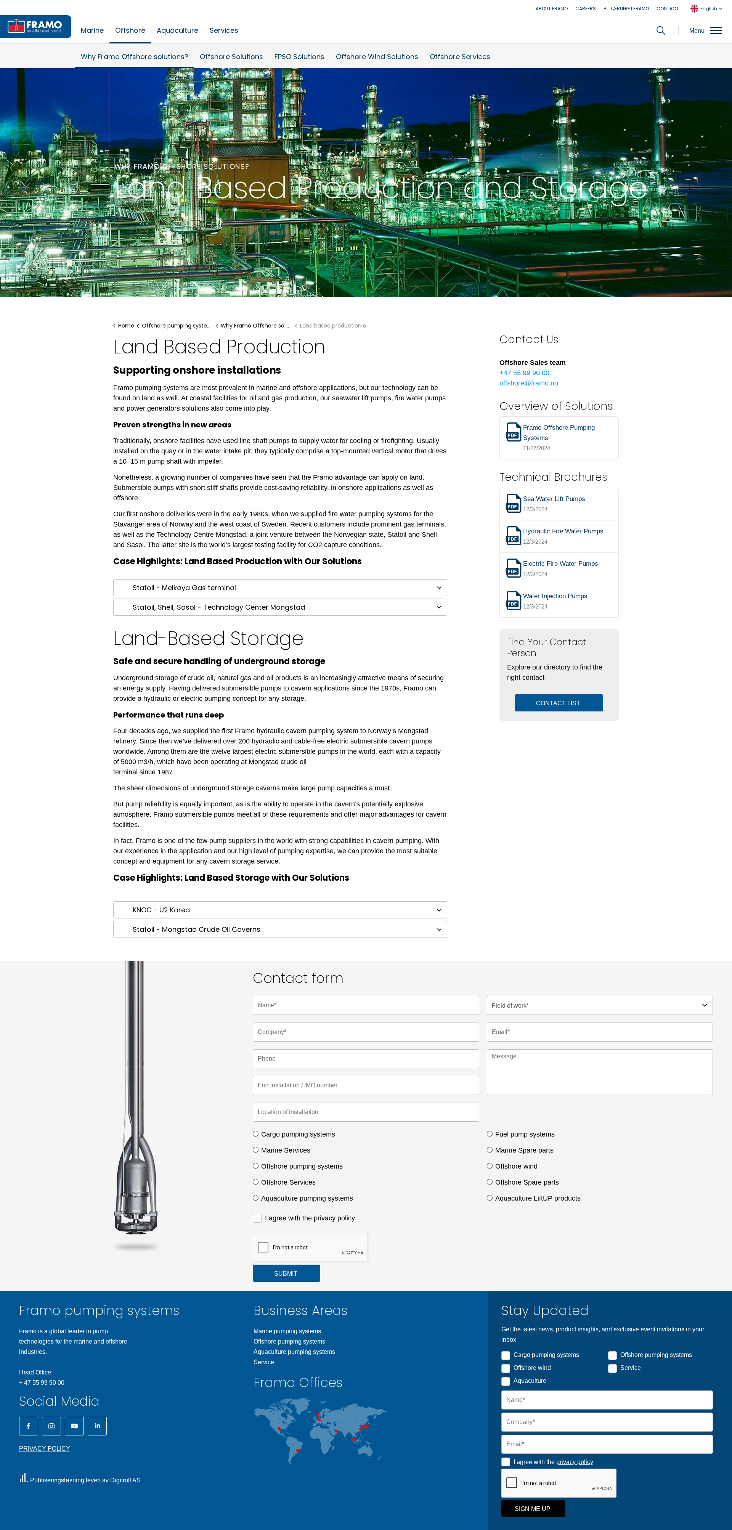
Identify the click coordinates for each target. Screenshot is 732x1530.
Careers (585, 8)
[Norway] (317, 1414)
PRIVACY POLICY (44, 1448)
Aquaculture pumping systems (307, 1198)
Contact (668, 8)
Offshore (130, 30)
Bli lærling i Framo (626, 8)
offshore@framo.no (528, 383)
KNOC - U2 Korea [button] (161, 910)
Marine (92, 30)
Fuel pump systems (525, 1134)
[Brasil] (297, 1450)
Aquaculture (177, 30)
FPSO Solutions (299, 56)
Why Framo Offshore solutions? (134, 56)
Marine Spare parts (524, 1150)
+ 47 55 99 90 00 (41, 1382)
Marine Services (285, 1150)
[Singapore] (353, 1439)
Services (224, 30)
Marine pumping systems (287, 1331)
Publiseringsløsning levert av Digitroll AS (85, 1480)
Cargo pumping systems (298, 1134)
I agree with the (310, 1218)
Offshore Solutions (231, 56)
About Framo (552, 8)
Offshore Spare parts (527, 1182)
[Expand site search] (660, 30)
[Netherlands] (319, 1419)
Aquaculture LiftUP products (538, 1198)
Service (264, 1362)
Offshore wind (516, 1166)
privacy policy (334, 1218)
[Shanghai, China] (360, 1429)
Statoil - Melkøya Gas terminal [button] (184, 587)
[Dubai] (336, 1431)
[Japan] (367, 1426)
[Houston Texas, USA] (279, 1428)
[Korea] (363, 1426)
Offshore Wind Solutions (377, 56)
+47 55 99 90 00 (524, 373)
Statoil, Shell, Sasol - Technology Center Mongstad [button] (219, 607)
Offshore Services (460, 56)
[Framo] (35, 26)
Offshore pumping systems (302, 1166)
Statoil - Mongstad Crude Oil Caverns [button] (196, 929)
